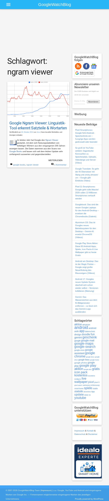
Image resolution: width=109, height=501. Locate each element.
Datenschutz (80, 434)
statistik (78, 391)
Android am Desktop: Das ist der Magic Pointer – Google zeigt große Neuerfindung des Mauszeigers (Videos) (86, 267)
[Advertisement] (54, 32)
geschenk (89, 337)
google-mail (87, 340)
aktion (78, 324)
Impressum (79, 431)
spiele (88, 388)
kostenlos (80, 375)
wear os (87, 395)
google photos (80, 363)
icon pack (80, 372)
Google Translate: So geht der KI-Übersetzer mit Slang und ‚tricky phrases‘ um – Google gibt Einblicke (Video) (87, 175)
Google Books (15, 151)
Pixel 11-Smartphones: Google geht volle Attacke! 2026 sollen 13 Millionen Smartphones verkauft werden (87, 192)
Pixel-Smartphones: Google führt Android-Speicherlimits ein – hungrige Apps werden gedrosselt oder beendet (86, 136)
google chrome (84, 354)
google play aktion (85, 367)
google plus (88, 369)
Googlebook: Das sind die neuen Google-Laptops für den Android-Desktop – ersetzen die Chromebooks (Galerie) (87, 210)
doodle (86, 334)
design (77, 334)
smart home (78, 389)
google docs (90, 357)
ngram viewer (32, 165)
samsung (86, 385)
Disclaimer (92, 434)
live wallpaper (81, 380)
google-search (85, 346)
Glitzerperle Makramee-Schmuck (34, 499)
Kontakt (90, 431)
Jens (38, 132)
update (79, 394)
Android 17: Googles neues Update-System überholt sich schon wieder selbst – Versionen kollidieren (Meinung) (86, 285)
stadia (95, 388)
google (77, 341)
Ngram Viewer (51, 140)
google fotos (84, 359)
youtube (80, 398)
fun (93, 334)
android (81, 327)
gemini (78, 337)
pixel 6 (96, 382)
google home (94, 360)
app (81, 331)
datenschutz (90, 331)
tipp (93, 391)
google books (19, 165)
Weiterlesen (55, 160)
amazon (86, 324)
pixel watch (78, 385)
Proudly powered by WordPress (89, 499)
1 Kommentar (60, 165)
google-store (79, 350)
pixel (91, 381)
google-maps (84, 343)
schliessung (94, 385)
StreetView (87, 392)
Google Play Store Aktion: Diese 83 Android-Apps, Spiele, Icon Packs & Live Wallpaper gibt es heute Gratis (86, 249)
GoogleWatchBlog (54, 4)
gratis (96, 369)
